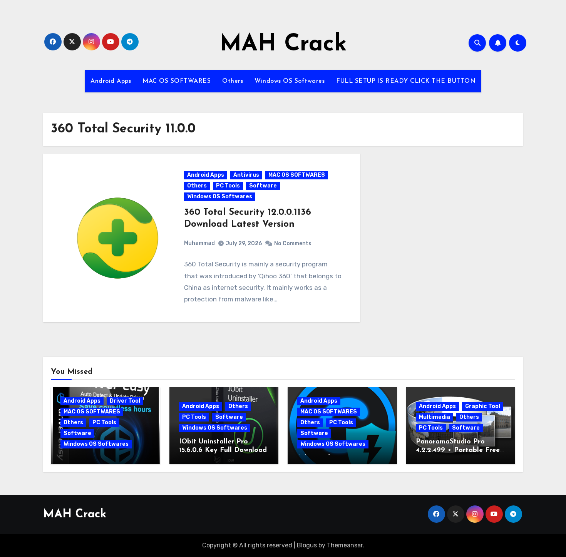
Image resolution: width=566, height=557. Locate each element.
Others (232, 81)
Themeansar (345, 545)
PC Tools (228, 185)
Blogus (307, 545)
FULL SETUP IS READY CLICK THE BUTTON (406, 81)
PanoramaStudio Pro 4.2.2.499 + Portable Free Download (458, 450)
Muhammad (199, 243)
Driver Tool (125, 401)
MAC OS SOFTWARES (176, 81)
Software (263, 185)
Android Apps (110, 81)
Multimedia (434, 417)
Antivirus (246, 175)
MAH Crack (283, 44)
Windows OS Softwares (290, 81)
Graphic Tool (482, 406)
